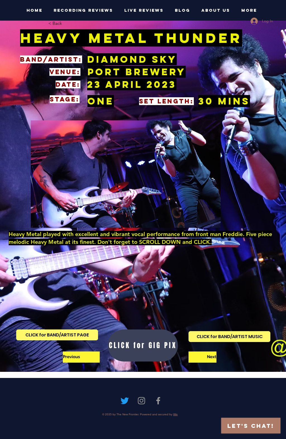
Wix (175, 414)
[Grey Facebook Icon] (158, 401)
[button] (66, 23)
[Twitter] (125, 401)
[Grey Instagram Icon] (141, 401)
